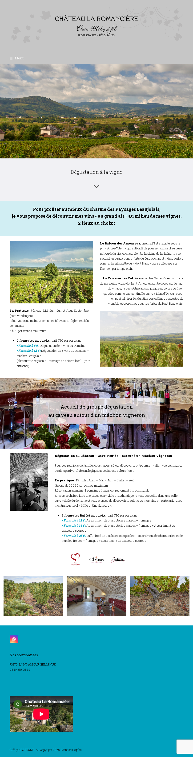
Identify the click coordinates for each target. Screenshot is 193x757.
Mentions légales (71, 750)
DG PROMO (27, 750)
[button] (17, 58)
